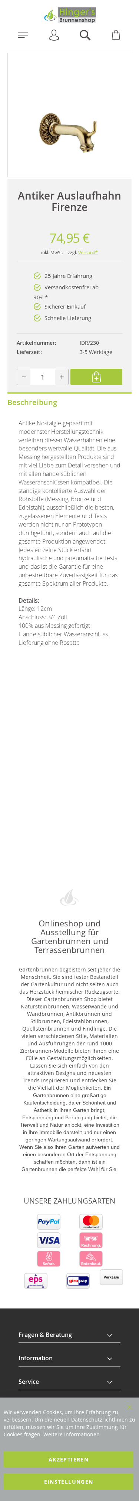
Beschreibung (32, 402)
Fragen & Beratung (45, 1335)
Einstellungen (68, 1481)
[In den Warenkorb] (96, 377)
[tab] (69, 1335)
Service (29, 1382)
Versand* (88, 252)
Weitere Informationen (71, 1434)
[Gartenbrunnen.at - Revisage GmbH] (69, 15)
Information (36, 1358)
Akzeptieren (69, 1459)
